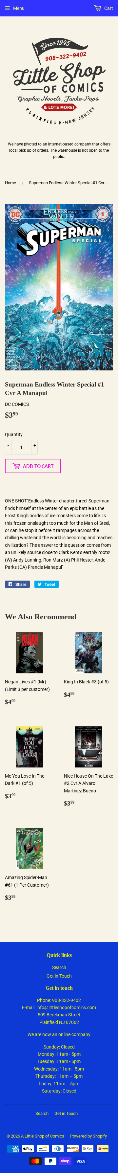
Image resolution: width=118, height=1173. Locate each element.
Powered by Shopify (88, 1136)
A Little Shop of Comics (42, 1136)
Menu (19, 8)
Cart (108, 8)
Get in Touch (59, 976)
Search (59, 967)
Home (10, 182)
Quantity (14, 434)
